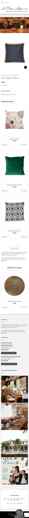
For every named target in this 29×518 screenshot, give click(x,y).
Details (5, 144)
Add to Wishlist (6, 91)
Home (2, 75)
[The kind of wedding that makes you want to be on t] (14, 443)
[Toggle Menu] (26, 15)
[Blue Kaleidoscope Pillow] (12, 212)
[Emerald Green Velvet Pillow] (12, 166)
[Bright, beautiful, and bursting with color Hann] (14, 416)
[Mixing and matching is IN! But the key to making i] (14, 389)
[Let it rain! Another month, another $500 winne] (14, 471)
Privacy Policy (14, 515)
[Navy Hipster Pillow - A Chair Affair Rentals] (14, 68)
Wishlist (24, 144)
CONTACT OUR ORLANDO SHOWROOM (9, 353)
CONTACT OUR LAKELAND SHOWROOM (9, 364)
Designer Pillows (7, 75)
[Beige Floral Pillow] (12, 120)
